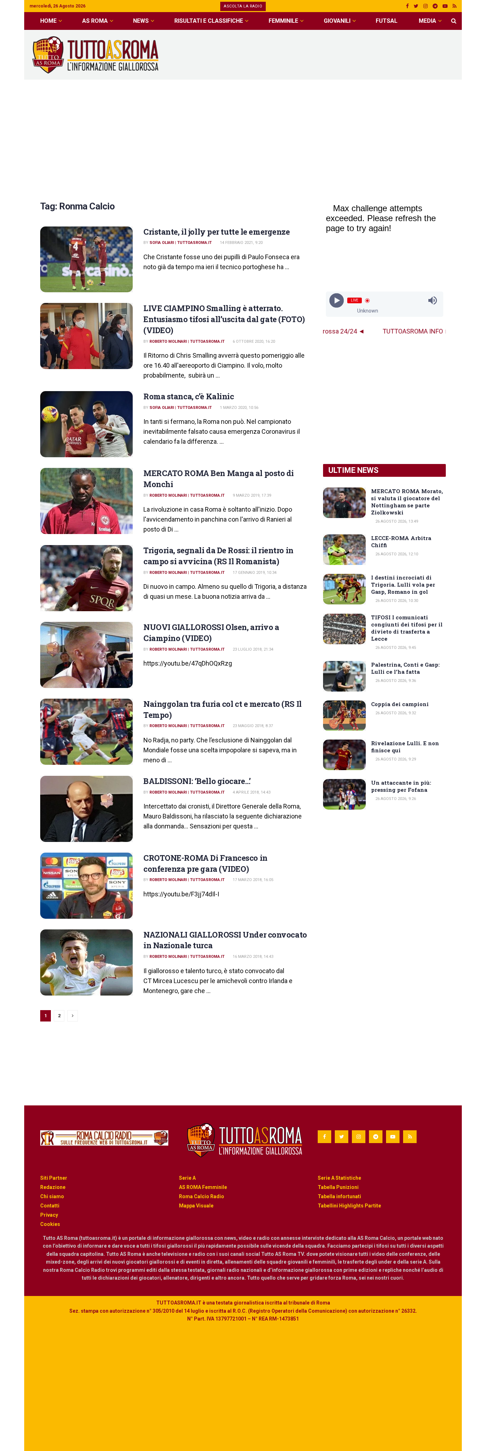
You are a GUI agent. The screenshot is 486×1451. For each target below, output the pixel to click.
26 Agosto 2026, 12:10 (396, 554)
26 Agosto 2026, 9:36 (395, 680)
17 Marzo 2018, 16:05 (252, 879)
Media (427, 20)
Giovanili (337, 20)
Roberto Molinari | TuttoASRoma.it (186, 341)
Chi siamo (52, 1196)
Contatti (49, 1206)
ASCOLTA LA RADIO (243, 6)
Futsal (386, 20)
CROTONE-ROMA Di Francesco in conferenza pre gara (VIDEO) (205, 863)
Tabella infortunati (339, 1196)
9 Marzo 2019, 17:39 (251, 495)
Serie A (187, 1178)
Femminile (283, 20)
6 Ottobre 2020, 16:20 (253, 341)
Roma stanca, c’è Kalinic (188, 396)
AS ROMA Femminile (203, 1187)
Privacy (49, 1215)
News (141, 20)
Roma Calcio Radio (201, 1196)
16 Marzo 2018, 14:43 (252, 956)
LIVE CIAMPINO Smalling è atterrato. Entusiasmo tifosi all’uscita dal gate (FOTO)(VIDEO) (224, 319)
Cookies (50, 1224)
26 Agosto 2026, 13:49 (396, 521)
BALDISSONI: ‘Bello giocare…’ (197, 781)
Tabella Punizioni (338, 1187)
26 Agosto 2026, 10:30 (396, 600)
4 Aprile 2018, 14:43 (251, 792)
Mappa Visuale (196, 1206)
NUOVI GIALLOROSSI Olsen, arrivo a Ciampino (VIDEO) (211, 632)
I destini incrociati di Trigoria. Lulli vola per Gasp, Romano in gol (403, 584)
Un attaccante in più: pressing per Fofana (401, 786)
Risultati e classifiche (208, 20)
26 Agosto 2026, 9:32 (395, 713)
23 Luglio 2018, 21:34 (252, 649)
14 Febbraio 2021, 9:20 (241, 242)
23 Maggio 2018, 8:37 (252, 726)
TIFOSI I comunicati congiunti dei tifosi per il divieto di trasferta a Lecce (407, 628)
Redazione (52, 1187)
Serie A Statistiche (339, 1178)
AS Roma (95, 20)
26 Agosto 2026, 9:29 (395, 759)
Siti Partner (53, 1178)
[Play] (336, 301)
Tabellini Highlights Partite (349, 1206)
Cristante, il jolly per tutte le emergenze (216, 231)
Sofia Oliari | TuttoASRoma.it (180, 242)
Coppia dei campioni (400, 704)
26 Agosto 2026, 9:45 (395, 647)
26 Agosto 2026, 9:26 (395, 798)
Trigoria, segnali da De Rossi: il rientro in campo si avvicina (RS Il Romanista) (218, 555)
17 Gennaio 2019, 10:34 (254, 572)
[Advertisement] (326, 54)
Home (48, 20)
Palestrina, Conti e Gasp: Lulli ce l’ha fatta (405, 668)
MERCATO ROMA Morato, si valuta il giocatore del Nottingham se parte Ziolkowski (407, 501)
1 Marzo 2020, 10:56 (238, 407)
